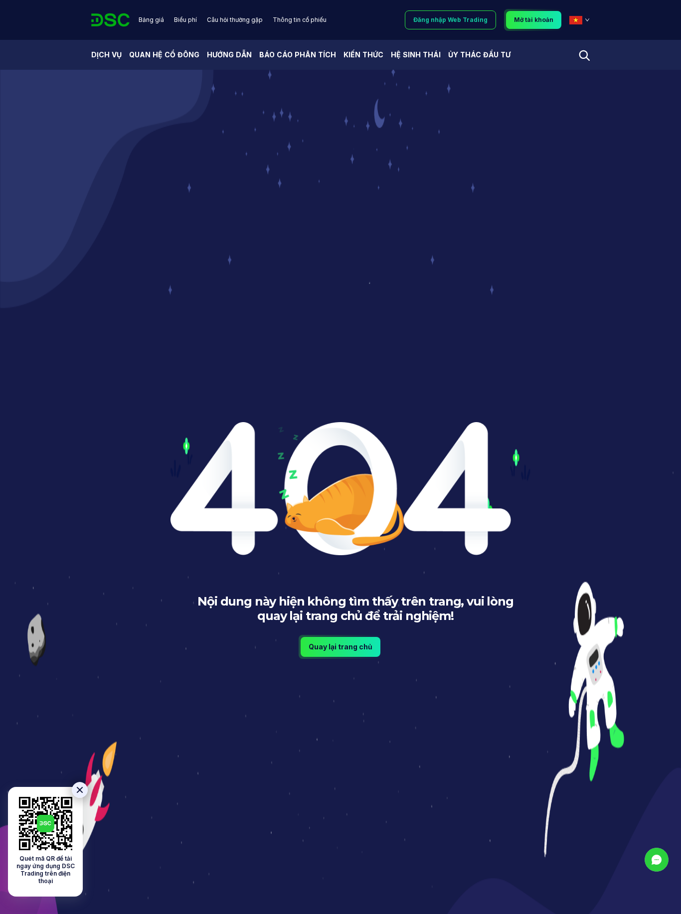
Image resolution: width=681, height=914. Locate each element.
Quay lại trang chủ (340, 646)
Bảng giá (151, 19)
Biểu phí (185, 19)
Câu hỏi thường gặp (235, 19)
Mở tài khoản (533, 19)
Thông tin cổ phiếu (300, 19)
